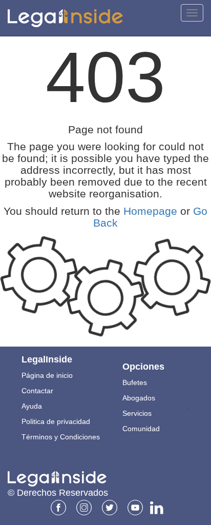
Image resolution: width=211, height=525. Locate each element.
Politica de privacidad (56, 421)
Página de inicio (47, 375)
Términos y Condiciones (61, 437)
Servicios (137, 413)
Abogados (138, 398)
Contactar (37, 391)
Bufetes (134, 382)
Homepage (150, 211)
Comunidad (141, 429)
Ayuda (32, 406)
